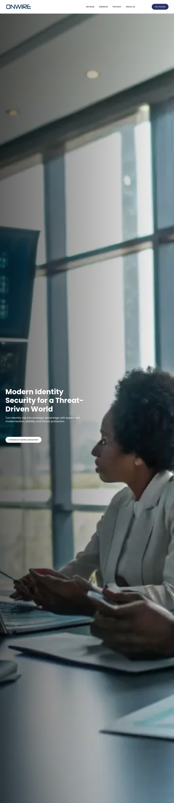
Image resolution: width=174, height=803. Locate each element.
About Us (130, 6)
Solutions (103, 6)
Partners (116, 6)
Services (90, 6)
